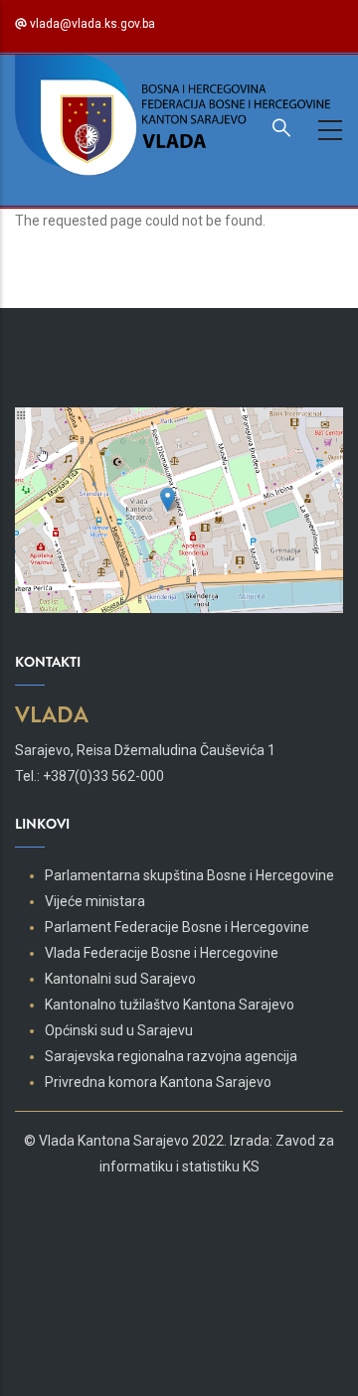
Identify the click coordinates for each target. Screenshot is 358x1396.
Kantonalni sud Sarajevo (120, 979)
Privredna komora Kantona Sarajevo (158, 1082)
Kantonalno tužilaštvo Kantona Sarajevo (169, 1004)
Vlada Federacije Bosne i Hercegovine (161, 953)
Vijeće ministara (95, 901)
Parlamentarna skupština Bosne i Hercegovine (189, 875)
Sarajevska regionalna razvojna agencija (171, 1056)
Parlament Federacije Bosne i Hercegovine (177, 927)
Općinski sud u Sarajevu (119, 1030)
